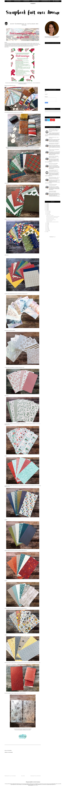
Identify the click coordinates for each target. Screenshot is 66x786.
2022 (46, 206)
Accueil (23, 775)
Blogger (54, 236)
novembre (48, 212)
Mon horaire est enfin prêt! (50, 218)
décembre (48, 211)
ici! (26, 83)
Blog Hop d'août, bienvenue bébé (52, 191)
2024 (46, 204)
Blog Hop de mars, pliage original (53, 185)
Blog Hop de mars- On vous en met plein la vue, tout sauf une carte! (54, 130)
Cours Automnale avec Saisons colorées (52, 217)
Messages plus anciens (10, 775)
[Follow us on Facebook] (46, 120)
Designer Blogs (35, 785)
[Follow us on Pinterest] (54, 120)
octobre (48, 213)
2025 (46, 203)
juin (47, 225)
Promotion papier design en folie (51, 219)
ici (32, 82)
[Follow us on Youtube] (51, 120)
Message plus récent (36, 775)
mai (47, 226)
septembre (48, 214)
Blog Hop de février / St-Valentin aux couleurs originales (54, 171)
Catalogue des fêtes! (49, 220)
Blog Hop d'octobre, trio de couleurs (53, 164)
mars (47, 228)
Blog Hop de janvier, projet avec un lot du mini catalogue (54, 157)
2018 (46, 231)
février (47, 229)
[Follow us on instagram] (48, 120)
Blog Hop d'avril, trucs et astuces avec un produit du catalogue (54, 178)
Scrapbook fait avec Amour (33, 13)
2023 (46, 205)
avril (47, 227)
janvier (47, 230)
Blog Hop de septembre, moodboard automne (54, 143)
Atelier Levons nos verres (50, 215)
